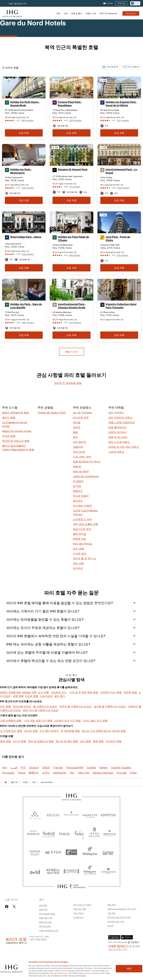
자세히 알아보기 (117, 946)
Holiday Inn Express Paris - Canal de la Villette (121, 104)
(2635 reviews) (75, 120)
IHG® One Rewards (108, 13)
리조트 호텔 (31, 696)
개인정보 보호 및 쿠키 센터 (119, 917)
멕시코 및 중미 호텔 (67, 741)
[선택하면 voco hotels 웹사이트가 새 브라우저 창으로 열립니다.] (64, 833)
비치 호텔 (5, 706)
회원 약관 (111, 904)
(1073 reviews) (75, 323)
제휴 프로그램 (45, 922)
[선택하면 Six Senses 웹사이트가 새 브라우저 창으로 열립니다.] (34, 814)
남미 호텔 (85, 741)
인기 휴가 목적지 (49, 730)
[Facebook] (7, 906)
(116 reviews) (74, 187)
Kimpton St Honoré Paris (72, 169)
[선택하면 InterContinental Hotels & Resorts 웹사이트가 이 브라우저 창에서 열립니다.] (71, 814)
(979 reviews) (122, 255)
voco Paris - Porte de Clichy (118, 239)
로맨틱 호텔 (130, 692)
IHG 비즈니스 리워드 (82, 904)
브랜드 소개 (91, 13)
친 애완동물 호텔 (70, 730)
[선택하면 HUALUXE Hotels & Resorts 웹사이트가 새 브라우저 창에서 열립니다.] (94, 833)
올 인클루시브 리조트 (45, 706)
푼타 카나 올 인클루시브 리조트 (40, 710)
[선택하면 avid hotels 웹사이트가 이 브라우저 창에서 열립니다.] (34, 871)
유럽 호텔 (5, 741)
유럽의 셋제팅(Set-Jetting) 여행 (18, 692)
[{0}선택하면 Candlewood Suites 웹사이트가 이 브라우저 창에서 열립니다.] (108, 871)
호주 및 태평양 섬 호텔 (41, 741)
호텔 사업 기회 (45, 917)
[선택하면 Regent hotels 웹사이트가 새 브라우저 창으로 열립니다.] (53, 814)
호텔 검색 (43, 909)
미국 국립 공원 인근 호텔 (38, 720)
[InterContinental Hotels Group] (12, 13)
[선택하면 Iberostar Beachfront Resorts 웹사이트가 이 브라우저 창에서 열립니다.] (109, 833)
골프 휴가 (59, 696)
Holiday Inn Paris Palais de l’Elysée (73, 239)
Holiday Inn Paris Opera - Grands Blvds (25, 104)
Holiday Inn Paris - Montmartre (21, 171)
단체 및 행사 (76, 13)
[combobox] (110, 66)
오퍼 (66, 13)
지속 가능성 (78, 913)
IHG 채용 (43, 905)
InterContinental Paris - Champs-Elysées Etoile (72, 306)
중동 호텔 (98, 741)
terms (64, 970)
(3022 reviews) (123, 188)
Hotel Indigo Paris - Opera (25, 237)
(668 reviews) (74, 255)
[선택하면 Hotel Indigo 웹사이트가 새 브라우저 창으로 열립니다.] (33, 833)
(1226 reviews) (28, 254)
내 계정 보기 (78, 917)
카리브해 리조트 (22, 706)
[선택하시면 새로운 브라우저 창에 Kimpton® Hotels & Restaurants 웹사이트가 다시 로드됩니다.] (108, 814)
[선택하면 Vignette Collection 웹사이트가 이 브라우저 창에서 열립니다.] (89, 814)
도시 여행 (43, 692)
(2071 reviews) (123, 120)
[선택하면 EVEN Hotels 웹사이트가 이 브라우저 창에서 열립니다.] (53, 852)
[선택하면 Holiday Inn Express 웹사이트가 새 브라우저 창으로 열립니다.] (71, 852)
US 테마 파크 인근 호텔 (67, 720)
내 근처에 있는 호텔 (11, 730)
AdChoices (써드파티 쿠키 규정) (121, 908)
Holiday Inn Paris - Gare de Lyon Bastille (26, 306)
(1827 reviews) (28, 323)
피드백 (110, 925)
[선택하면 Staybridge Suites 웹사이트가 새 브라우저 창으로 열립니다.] (71, 871)
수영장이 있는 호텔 (111, 692)
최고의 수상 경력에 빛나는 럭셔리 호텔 (104, 730)
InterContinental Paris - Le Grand (121, 171)
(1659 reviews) (27, 120)
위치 (58, 13)
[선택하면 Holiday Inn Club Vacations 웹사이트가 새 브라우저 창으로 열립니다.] (89, 871)
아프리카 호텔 (113, 741)
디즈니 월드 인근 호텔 (95, 720)
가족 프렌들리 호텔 (11, 720)
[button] (135, 3)
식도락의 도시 (59, 692)
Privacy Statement (93, 973)
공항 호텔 (18, 696)
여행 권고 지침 (79, 908)
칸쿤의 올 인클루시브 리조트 (75, 706)
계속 (129, 968)
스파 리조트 (46, 696)
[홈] (5, 782)
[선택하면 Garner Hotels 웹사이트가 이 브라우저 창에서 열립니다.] (108, 852)
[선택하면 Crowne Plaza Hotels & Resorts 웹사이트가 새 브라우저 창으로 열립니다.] (34, 852)
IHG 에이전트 (45, 926)
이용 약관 (111, 913)
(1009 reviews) (27, 188)
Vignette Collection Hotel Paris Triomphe (121, 306)
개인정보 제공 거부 (115, 921)
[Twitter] (14, 906)
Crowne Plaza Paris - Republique (70, 104)
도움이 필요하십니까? (17, 4)
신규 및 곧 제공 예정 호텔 (83, 692)
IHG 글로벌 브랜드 (47, 913)
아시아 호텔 (19, 741)
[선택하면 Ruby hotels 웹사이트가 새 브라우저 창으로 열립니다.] (79, 833)
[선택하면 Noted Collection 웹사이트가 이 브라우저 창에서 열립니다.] (48, 833)
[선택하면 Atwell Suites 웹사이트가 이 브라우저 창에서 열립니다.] (53, 871)
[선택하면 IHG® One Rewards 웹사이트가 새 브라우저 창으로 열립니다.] (71, 886)
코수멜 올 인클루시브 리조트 (110, 706)
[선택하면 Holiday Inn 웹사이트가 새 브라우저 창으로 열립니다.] (89, 852)
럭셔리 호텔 (31, 730)
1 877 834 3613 (38, 939)
